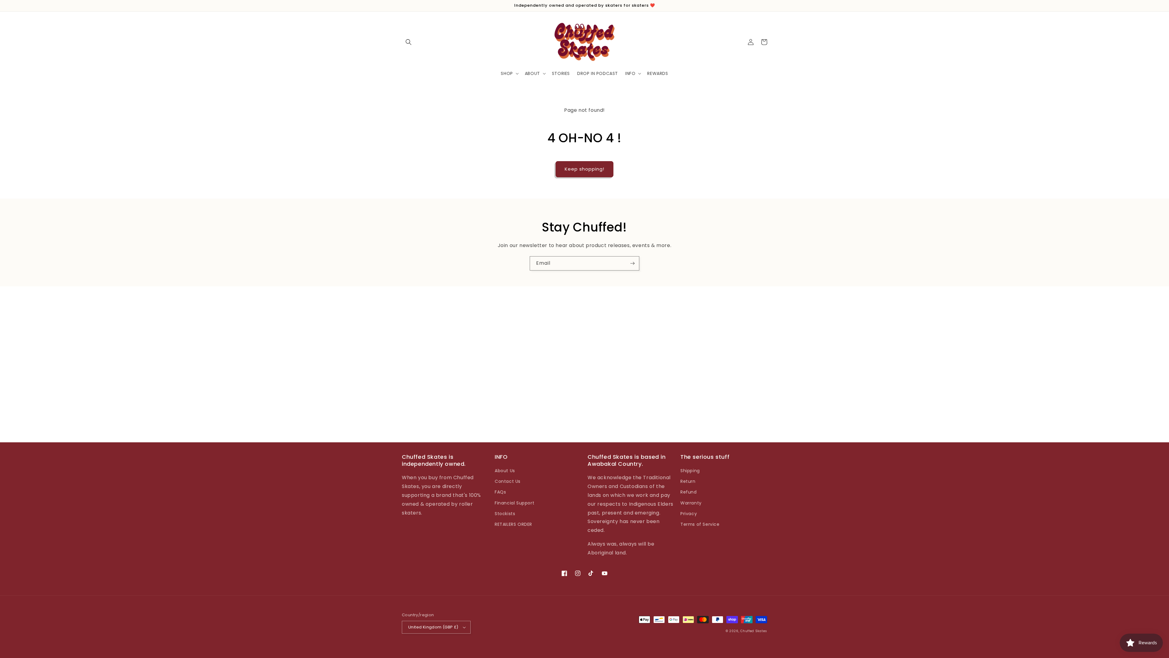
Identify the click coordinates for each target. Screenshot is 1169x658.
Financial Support (514, 503)
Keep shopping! (584, 169)
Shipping (690, 471)
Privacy (688, 514)
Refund (688, 492)
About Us (505, 471)
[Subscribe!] (632, 263)
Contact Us (508, 481)
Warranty (691, 503)
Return (688, 481)
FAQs (500, 492)
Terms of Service (700, 524)
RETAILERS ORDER (513, 524)
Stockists (505, 514)
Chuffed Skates (753, 631)
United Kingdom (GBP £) (433, 627)
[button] (408, 42)
